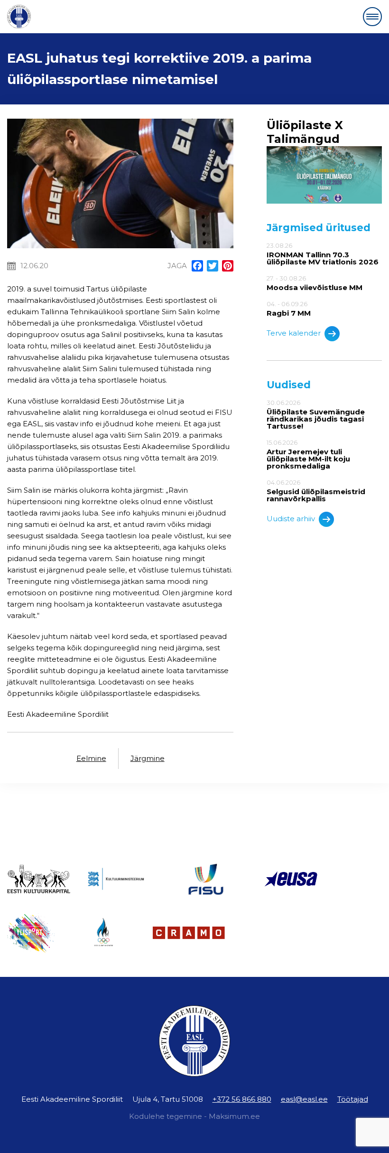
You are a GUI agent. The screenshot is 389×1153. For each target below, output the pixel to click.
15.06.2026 (308, 454)
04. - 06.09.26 (289, 308)
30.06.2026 (316, 414)
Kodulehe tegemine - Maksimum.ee (194, 1116)
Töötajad (352, 1099)
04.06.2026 (316, 490)
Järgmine (147, 758)
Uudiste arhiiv (291, 518)
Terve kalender (294, 332)
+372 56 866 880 (242, 1099)
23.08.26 (323, 253)
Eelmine (91, 758)
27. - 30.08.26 (314, 283)
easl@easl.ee (304, 1099)
